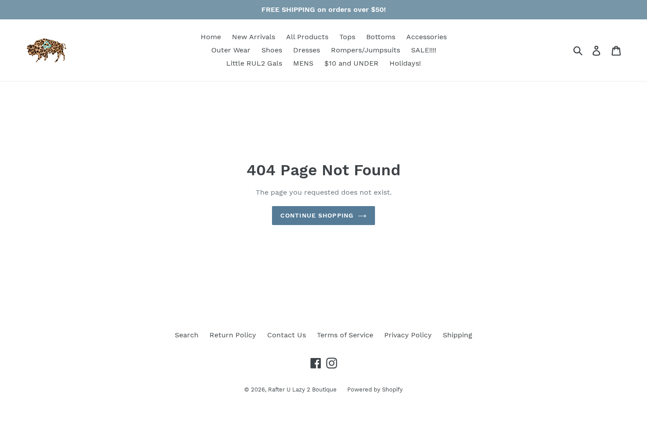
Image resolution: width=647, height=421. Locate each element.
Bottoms (380, 37)
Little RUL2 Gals (254, 63)
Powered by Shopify (375, 389)
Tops (347, 37)
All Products (307, 37)
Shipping (457, 335)
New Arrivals (253, 37)
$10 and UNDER (351, 63)
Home (211, 37)
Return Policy (233, 335)
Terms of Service (345, 335)
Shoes (271, 50)
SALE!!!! (423, 50)
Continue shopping (316, 215)
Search (187, 335)
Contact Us (286, 335)
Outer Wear (230, 50)
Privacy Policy (408, 335)
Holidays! (405, 63)
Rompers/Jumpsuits (365, 50)
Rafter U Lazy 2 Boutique (303, 389)
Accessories (426, 37)
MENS (303, 63)
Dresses (306, 50)
